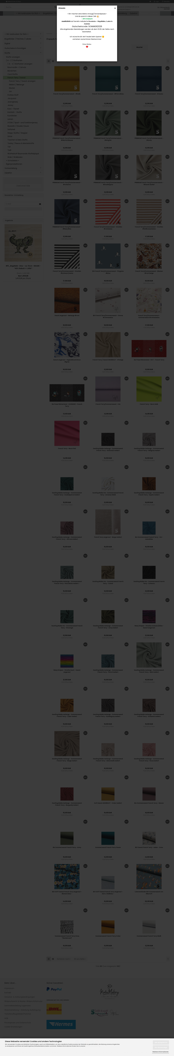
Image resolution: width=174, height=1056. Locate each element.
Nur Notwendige (161, 1047)
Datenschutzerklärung (93, 1046)
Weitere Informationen (160, 1052)
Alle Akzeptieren (161, 1042)
